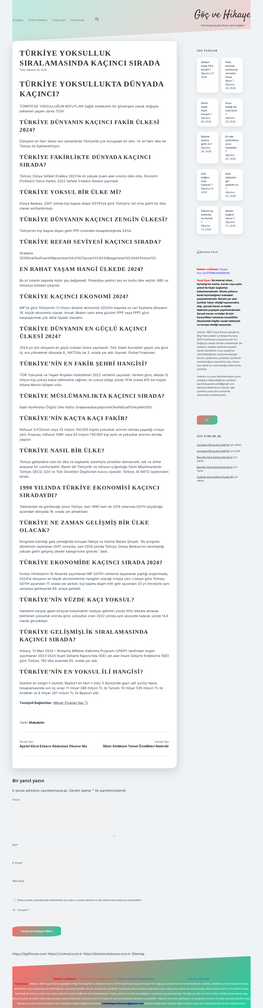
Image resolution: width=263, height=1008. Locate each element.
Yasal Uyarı (58, 20)
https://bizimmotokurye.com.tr (107, 954)
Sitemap (138, 954)
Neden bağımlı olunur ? (230, 214)
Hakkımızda (77, 20)
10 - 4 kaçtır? (21, 909)
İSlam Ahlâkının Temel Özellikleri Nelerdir (136, 746)
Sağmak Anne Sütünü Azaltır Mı (215, 476)
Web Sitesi (18, 880)
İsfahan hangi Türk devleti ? (207, 66)
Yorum (16, 799)
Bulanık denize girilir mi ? (206, 140)
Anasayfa (17, 20)
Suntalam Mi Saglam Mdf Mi (213, 444)
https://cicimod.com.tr (65, 954)
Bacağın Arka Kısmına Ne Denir (215, 457)
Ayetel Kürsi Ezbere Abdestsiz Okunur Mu (53, 746)
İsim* (15, 844)
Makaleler (37, 722)
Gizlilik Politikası (37, 20)
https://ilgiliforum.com (29, 954)
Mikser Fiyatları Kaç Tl (70, 703)
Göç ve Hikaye (222, 14)
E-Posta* (17, 862)
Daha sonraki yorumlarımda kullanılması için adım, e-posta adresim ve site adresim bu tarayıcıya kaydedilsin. (79, 900)
